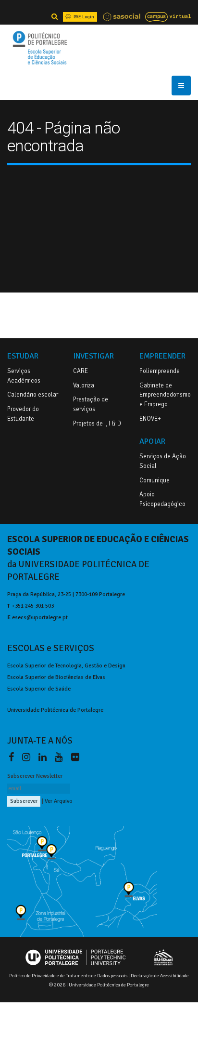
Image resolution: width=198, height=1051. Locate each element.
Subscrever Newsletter (34, 775)
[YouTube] (60, 757)
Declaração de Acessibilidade (160, 975)
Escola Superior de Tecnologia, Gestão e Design (66, 665)
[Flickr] (75, 757)
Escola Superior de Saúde (39, 688)
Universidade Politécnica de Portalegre (55, 709)
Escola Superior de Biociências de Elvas (56, 677)
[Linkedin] (44, 757)
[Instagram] (28, 757)
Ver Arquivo (59, 801)
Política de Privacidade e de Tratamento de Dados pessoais (68, 975)
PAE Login (83, 16)
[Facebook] (13, 757)
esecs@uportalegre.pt (40, 617)
